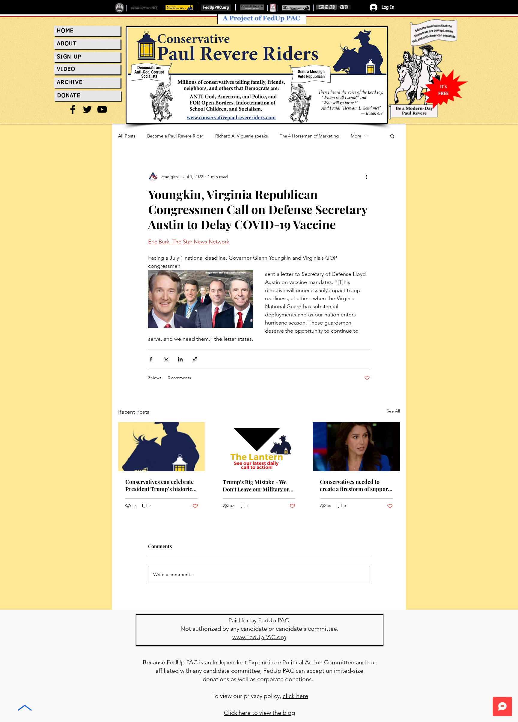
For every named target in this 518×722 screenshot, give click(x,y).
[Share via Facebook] (151, 359)
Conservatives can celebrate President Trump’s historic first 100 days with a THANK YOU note (160, 485)
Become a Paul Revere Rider (175, 136)
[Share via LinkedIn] (180, 359)
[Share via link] (195, 359)
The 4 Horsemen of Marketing (309, 136)
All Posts (126, 136)
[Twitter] (87, 109)
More (356, 136)
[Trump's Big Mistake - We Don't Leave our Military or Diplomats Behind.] (259, 446)
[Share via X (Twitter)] (165, 359)
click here (295, 695)
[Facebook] (73, 109)
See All (393, 411)
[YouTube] (102, 109)
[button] (392, 135)
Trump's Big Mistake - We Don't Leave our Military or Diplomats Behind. (256, 486)
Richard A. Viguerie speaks (241, 136)
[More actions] (366, 176)
